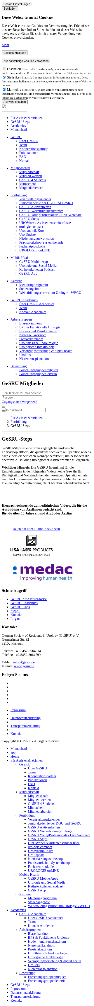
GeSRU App (28, 273)
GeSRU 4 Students (32, 180)
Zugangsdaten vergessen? (19, 402)
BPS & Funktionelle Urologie (39, 327)
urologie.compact (31, 226)
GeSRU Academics (24, 300)
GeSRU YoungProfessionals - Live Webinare (50, 215)
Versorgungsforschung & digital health (45, 351)
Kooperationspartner (33, 149)
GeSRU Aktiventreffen (35, 207)
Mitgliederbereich (31, 188)
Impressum (18, 710)
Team (23, 145)
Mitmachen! (18, 129)
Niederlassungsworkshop (36, 238)
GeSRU (16, 137)
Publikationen (28, 153)
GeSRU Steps (20, 122)
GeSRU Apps (20, 607)
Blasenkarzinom (30, 323)
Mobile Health (20, 258)
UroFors (25, 355)
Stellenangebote (30, 289)
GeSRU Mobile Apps (34, 261)
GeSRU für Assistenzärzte (28, 599)
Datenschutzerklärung (25, 718)
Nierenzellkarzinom (32, 335)
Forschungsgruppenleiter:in (38, 374)
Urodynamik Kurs (31, 230)
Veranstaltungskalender (35, 199)
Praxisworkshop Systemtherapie (41, 242)
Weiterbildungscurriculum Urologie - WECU (50, 293)
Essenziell (14, 69)
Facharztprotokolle (32, 246)
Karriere (16, 281)
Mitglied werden (30, 176)
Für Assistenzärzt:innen (26, 118)
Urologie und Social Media (38, 265)
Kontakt (24, 160)
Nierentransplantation (34, 359)
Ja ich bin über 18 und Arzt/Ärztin (36, 529)
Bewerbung (18, 366)
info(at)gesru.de (24, 662)
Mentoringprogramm (33, 285)
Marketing (14, 89)
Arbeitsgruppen (21, 319)
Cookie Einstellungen (16, 4)
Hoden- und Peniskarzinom (38, 331)
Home (14, 756)
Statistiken (14, 77)
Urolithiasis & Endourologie (38, 343)
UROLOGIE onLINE (34, 250)
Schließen (9, 8)
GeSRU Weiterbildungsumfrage (41, 211)
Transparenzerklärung (25, 726)
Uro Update (27, 234)
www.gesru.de (24, 666)
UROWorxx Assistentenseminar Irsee (45, 223)
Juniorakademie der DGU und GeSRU (46, 203)
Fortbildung (18, 195)
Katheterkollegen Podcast (36, 269)
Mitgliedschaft (20, 168)
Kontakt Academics (32, 312)
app (13, 752)
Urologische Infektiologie (36, 347)
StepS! (15, 611)
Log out (15, 619)
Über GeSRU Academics (36, 304)
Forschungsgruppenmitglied (38, 370)
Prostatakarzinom (31, 339)
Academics (18, 125)
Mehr (5, 45)
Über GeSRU (28, 141)
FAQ (22, 157)
